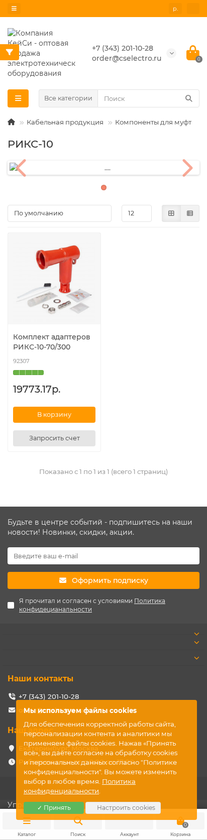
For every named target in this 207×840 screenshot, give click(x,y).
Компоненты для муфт (153, 122)
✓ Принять (54, 807)
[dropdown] (14, 8)
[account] (193, 8)
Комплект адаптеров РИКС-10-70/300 (51, 341)
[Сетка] (171, 213)
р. (175, 8)
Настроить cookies (125, 807)
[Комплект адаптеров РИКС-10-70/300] (54, 281)
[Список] (189, 213)
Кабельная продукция (65, 122)
